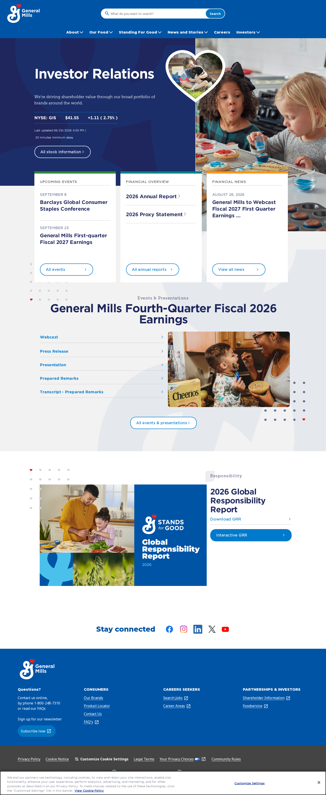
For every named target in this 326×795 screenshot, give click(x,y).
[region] (163, 783)
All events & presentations (161, 423)
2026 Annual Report (151, 196)
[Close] (319, 782)
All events (55, 269)
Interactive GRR (231, 535)
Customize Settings (249, 783)
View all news (231, 269)
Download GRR (225, 519)
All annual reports (149, 269)
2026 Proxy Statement (154, 214)
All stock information (60, 152)
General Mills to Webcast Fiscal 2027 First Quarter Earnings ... (244, 208)
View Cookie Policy (89, 790)
